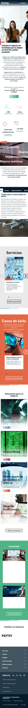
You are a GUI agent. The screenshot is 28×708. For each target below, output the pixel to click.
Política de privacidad (18, 700)
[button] (21, 38)
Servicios (5, 651)
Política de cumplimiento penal (9, 683)
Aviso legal (23, 704)
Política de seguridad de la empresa (10, 704)
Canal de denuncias (7, 691)
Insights (4, 657)
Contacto (5, 668)
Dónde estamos (7, 664)
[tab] (7, 190)
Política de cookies (7, 700)
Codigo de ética (6, 687)
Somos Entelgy (7, 661)
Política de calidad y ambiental (9, 679)
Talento (4, 654)
